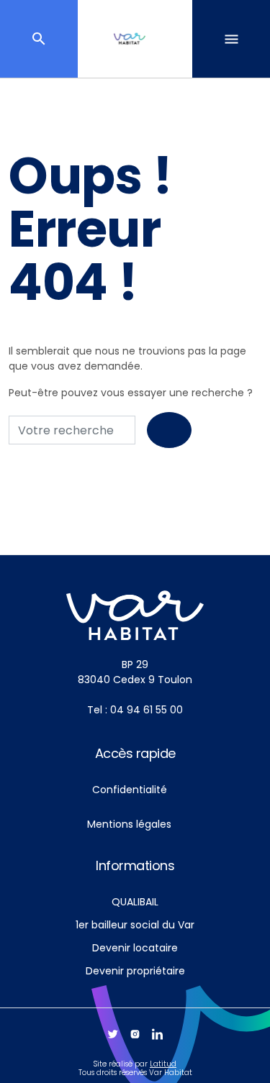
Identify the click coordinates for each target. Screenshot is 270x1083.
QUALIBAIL (135, 902)
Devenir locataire (135, 948)
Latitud (163, 1064)
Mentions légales (129, 824)
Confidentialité (129, 789)
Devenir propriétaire (135, 971)
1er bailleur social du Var (135, 925)
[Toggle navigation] (231, 39)
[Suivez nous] (112, 1034)
